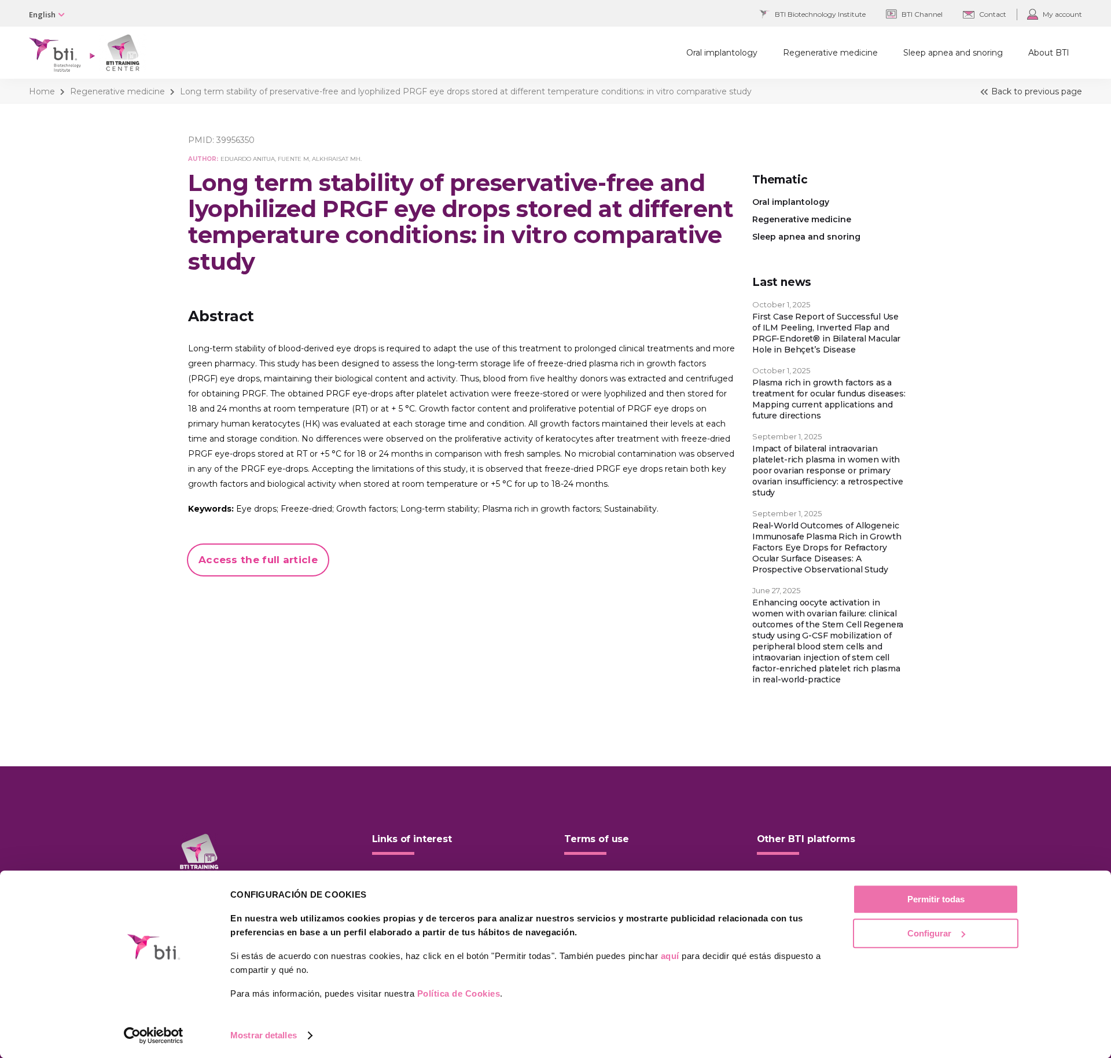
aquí (670, 956)
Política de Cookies (459, 993)
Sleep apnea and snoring (806, 237)
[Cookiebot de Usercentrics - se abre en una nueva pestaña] (153, 1035)
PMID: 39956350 (221, 140)
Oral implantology (790, 202)
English (42, 14)
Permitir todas (936, 899)
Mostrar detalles (263, 1035)
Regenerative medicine (117, 91)
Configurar (929, 933)
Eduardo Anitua (247, 159)
